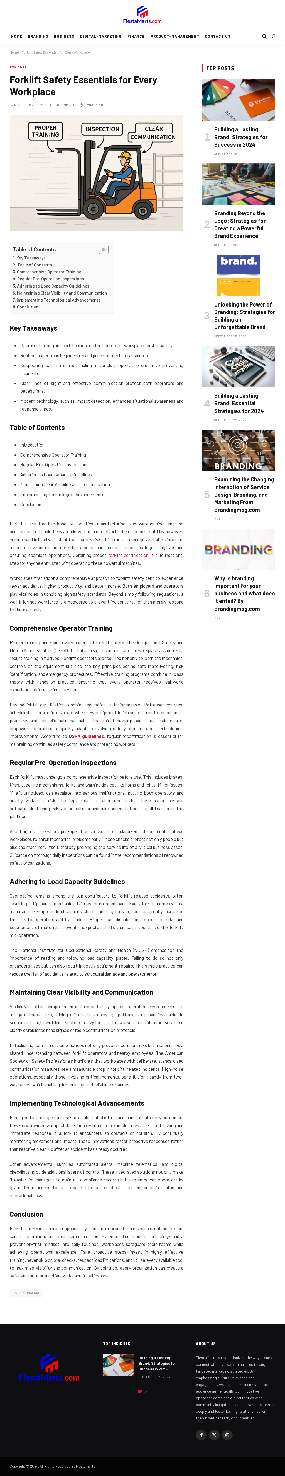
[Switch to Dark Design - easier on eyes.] (274, 36)
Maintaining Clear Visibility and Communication (62, 292)
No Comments (66, 105)
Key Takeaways (31, 257)
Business (64, 36)
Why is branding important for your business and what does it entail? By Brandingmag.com (244, 593)
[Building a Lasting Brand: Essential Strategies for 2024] (238, 366)
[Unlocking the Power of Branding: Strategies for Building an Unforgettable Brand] (238, 275)
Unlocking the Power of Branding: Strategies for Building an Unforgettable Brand (244, 316)
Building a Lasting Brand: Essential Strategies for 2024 (239, 403)
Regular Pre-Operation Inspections (50, 278)
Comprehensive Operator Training (49, 271)
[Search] (264, 36)
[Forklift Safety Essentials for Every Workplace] (96, 229)
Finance (136, 36)
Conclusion (28, 306)
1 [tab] (139, 1391)
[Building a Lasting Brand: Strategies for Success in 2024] (238, 100)
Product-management (175, 36)
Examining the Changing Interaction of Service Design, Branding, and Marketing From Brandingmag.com (244, 494)
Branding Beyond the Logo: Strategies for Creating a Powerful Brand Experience (240, 224)
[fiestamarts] (142, 14)
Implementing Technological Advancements (59, 299)
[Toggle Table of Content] (101, 249)
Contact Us (217, 36)
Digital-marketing (101, 36)
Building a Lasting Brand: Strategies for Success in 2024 (241, 137)
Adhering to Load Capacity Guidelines (53, 285)
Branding (38, 36)
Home (16, 36)
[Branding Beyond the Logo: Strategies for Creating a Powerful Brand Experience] (238, 184)
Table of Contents (34, 264)
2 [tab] (145, 1391)
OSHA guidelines (86, 736)
